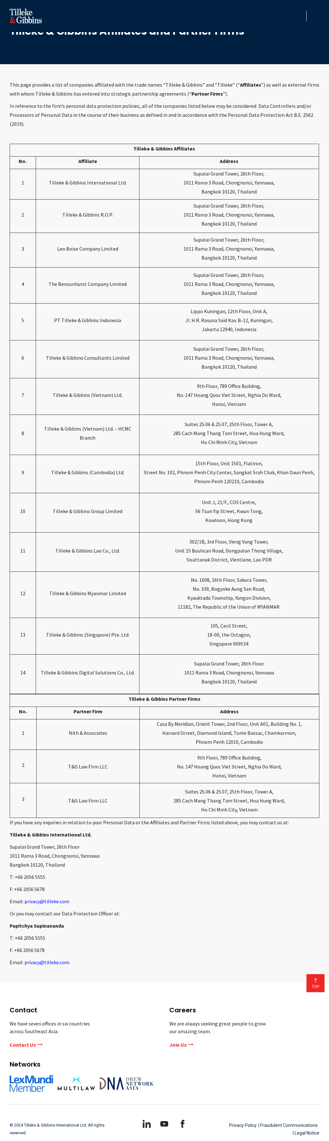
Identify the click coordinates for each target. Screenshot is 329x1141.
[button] (299, 16)
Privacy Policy (243, 1125)
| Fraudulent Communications (288, 1125)
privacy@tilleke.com (46, 901)
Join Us (178, 1045)
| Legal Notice (306, 1133)
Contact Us (23, 1045)
